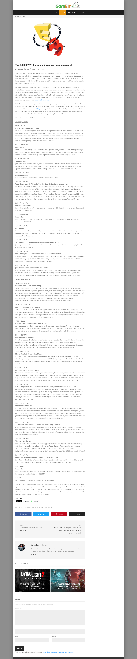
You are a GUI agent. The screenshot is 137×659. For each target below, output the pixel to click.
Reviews (81, 12)
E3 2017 (21, 507)
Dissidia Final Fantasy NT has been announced (31, 528)
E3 (16, 507)
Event (27, 69)
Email (17, 636)
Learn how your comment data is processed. (58, 652)
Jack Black (28, 507)
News (63, 12)
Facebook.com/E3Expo (33, 109)
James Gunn (36, 507)
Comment (18, 609)
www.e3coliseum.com (41, 100)
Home (56, 12)
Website (54, 636)
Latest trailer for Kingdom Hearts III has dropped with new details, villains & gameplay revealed (67, 529)
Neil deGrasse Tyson (48, 507)
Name (17, 628)
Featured (71, 12)
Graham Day (19, 69)
